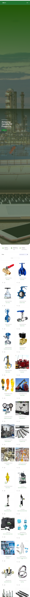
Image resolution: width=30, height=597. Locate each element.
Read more (4, 282)
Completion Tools (22, 441)
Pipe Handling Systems (22, 464)
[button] (27, 2)
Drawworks (22, 372)
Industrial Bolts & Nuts (8, 580)
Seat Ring (22, 581)
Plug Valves (8, 325)
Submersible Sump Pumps (22, 487)
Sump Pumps (22, 486)
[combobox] (15, 258)
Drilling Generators (22, 418)
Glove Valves (8, 302)
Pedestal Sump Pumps (7, 510)
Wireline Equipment (8, 441)
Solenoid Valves (22, 348)
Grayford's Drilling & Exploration (23, 370)
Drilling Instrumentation (8, 418)
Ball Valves (7, 279)
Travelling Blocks (7, 395)
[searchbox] (15, 258)
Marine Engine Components (22, 580)
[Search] (27, 254)
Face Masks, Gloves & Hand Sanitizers (22, 534)
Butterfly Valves (22, 302)
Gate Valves (22, 279)
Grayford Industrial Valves (8, 301)
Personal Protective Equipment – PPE (22, 558)
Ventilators (8, 557)
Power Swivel (8, 487)
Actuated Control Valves (8, 348)
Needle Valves (22, 325)
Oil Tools (7, 464)
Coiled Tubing (22, 395)
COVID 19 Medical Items (23, 532)
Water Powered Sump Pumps (22, 510)
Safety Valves (8, 372)
